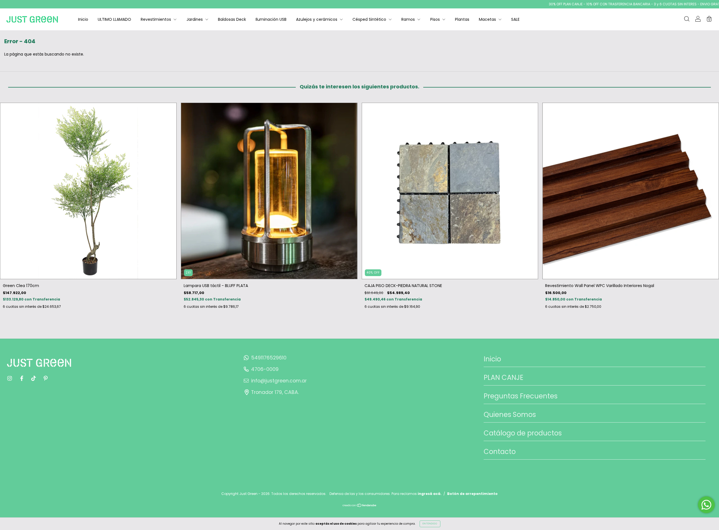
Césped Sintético (369, 19)
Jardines (195, 19)
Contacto (500, 451)
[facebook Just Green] (22, 378)
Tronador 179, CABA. (275, 392)
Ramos (408, 19)
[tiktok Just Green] (34, 378)
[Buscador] (687, 19)
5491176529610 (268, 357)
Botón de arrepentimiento (472, 493)
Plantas (462, 19)
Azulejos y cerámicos (317, 19)
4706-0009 (265, 369)
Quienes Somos (510, 414)
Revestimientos (156, 19)
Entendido (430, 523)
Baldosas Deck (232, 19)
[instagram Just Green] (10, 378)
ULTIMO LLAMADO (114, 19)
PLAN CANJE (503, 377)
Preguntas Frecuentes (521, 396)
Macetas (488, 19)
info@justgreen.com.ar (279, 380)
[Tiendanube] (359, 506)
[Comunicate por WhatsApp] (706, 504)
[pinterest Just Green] (45, 378)
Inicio (83, 19)
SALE (515, 19)
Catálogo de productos (523, 433)
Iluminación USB (271, 19)
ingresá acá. (430, 493)
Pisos (435, 19)
